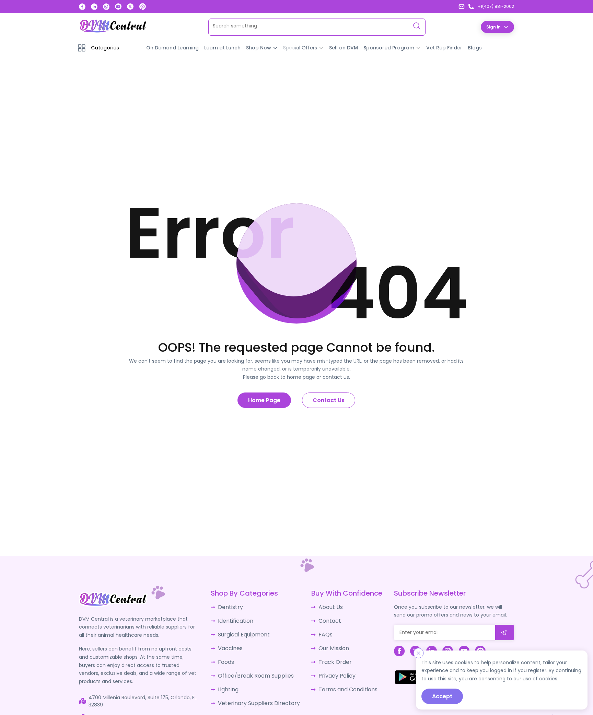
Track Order (329, 657)
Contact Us (329, 400)
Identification (238, 619)
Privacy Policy (331, 669)
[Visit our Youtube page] (118, 6)
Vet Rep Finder (444, 47)
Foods (229, 657)
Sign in (493, 27)
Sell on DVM (343, 47)
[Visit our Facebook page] (82, 6)
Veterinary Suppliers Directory (257, 695)
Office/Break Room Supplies (255, 669)
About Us (325, 606)
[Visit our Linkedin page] (94, 6)
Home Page (264, 400)
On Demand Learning (172, 47)
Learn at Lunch (222, 47)
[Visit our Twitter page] (130, 6)
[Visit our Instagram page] (106, 6)
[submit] (504, 632)
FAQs (321, 631)
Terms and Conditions (341, 682)
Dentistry (232, 606)
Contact (325, 619)
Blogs (475, 47)
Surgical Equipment (245, 631)
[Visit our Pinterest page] (143, 6)
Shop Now (258, 47)
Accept (442, 696)
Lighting (231, 682)
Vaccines (233, 644)
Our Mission (328, 644)
